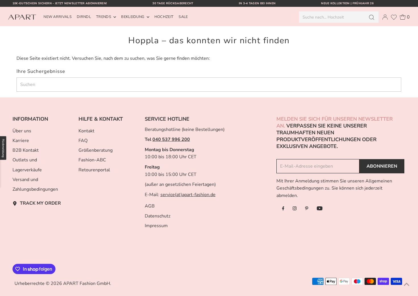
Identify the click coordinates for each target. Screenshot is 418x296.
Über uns (22, 131)
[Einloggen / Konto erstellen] (385, 17)
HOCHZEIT (164, 16)
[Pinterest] (307, 209)
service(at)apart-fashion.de (188, 195)
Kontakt (86, 131)
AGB (150, 206)
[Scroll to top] (406, 284)
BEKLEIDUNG (133, 16)
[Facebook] (283, 209)
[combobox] (331, 17)
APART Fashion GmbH (86, 283)
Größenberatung (95, 150)
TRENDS (104, 16)
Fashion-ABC (92, 160)
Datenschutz (157, 216)
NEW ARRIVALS (58, 16)
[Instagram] (294, 209)
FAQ (83, 140)
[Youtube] (320, 209)
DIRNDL (84, 16)
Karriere (21, 140)
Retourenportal (94, 170)
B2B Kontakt (26, 150)
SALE (183, 16)
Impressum (156, 226)
